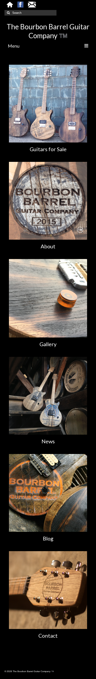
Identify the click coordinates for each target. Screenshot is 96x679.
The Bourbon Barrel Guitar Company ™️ (48, 31)
